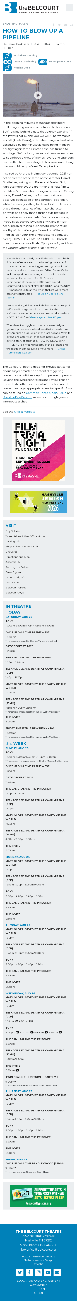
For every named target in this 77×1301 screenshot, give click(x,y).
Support (38, 1289)
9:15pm (19, 1058)
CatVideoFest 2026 (19, 646)
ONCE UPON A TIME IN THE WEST (28, 632)
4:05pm (10, 692)
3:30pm (10, 907)
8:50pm (10, 918)
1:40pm (10, 677)
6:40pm (30, 896)
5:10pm (29, 625)
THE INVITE (13, 717)
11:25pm (19, 677)
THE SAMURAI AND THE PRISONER (28, 657)
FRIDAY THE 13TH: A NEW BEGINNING (30, 728)
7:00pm (20, 707)
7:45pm (40, 756)
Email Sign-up (14, 572)
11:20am (10, 625)
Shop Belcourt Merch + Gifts (23, 546)
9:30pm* (31, 707)
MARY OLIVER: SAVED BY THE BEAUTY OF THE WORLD (36, 686)
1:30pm (10, 662)
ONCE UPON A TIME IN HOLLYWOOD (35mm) (35, 1163)
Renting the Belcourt (18, 567)
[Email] (65, 25)
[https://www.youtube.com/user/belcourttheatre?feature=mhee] (47, 1272)
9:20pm (40, 964)
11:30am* (11, 636)
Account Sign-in (15, 577)
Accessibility (13, 561)
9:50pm (49, 625)
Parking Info (13, 541)
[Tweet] (59, 25)
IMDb (62, 393)
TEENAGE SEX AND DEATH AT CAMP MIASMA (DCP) (35, 670)
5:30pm (30, 756)
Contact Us (12, 582)
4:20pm (20, 896)
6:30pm (10, 1058)
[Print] (71, 25)
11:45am (10, 650)
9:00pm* (11, 1081)
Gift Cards (11, 551)
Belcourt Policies (16, 587)
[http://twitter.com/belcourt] (19, 1272)
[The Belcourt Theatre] (31, 7)
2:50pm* (21, 756)
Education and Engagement (38, 1280)
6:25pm (29, 884)
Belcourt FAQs (15, 592)
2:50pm (20, 625)
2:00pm (10, 896)
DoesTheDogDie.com (17, 397)
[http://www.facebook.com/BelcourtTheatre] (29, 1272)
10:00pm (51, 756)
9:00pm (39, 884)
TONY (9, 621)
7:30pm (39, 625)
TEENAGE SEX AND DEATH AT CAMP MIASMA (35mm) (35, 701)
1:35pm (10, 884)
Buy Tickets (13, 531)
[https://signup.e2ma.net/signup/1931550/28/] (57, 1272)
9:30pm (30, 839)
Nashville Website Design (38, 1260)
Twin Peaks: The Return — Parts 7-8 (32, 1077)
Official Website (24, 411)
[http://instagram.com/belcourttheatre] (38, 1272)
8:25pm (19, 662)
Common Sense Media (41, 393)
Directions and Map (18, 556)
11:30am (10, 770)
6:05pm (10, 721)
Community (38, 1284)
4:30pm (10, 707)
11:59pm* (11, 732)
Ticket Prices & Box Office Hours (25, 536)
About (38, 1293)
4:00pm (19, 884)
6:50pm (10, 1070)
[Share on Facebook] (53, 25)
